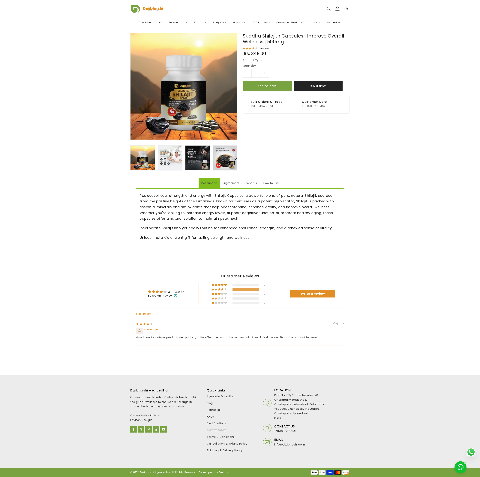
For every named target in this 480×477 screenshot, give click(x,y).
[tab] (209, 183)
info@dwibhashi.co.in (289, 444)
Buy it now (318, 86)
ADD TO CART (267, 86)
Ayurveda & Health (220, 396)
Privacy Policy (216, 430)
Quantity (249, 65)
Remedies (213, 410)
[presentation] (131, 157)
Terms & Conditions (221, 437)
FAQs (210, 416)
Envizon (224, 472)
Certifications (216, 423)
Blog (210, 403)
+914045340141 (285, 431)
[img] (144, 324)
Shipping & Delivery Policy (224, 450)
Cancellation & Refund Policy (227, 443)
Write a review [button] (313, 293)
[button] (250, 48)
